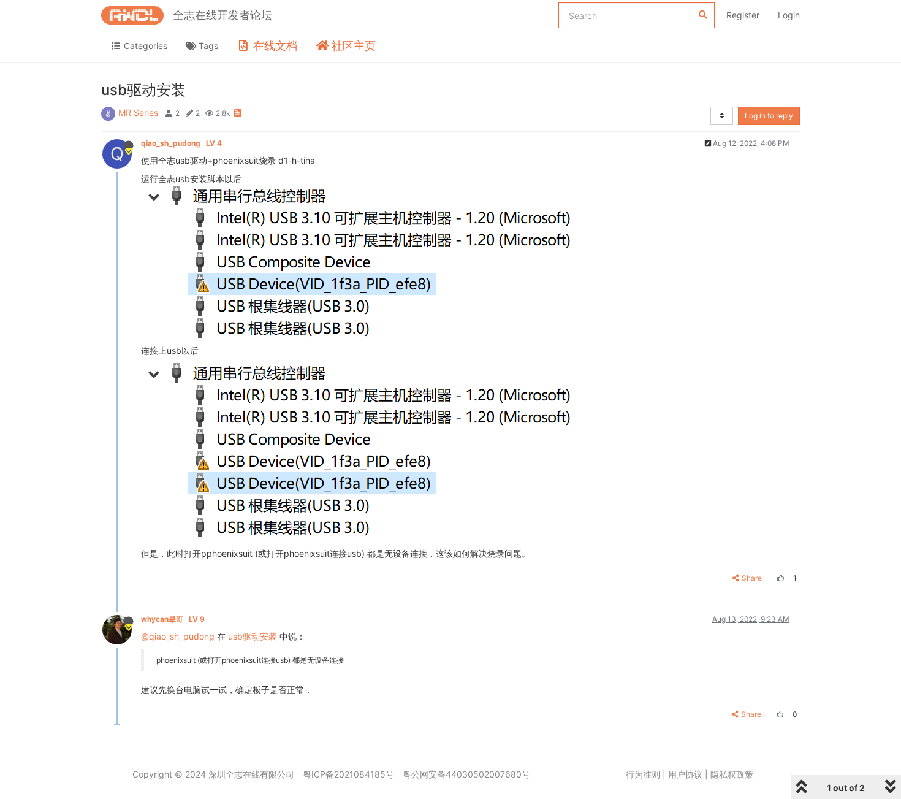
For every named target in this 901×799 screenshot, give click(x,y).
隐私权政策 (731, 774)
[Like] (779, 578)
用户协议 (685, 774)
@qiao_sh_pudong (178, 636)
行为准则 (643, 774)
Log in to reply (769, 115)
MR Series (138, 112)
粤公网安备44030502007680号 (466, 774)
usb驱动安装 (252, 636)
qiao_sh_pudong (181, 143)
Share (752, 578)
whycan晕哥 (173, 619)
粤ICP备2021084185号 (348, 774)
